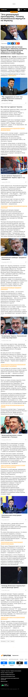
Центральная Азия (13, 659)
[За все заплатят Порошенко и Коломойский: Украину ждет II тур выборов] (14, 165)
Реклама (2, 672)
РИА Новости (12, 75)
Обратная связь (4, 681)
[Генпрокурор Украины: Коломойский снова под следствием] (14, 325)
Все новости (3, 641)
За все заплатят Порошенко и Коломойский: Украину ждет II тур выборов (13, 177)
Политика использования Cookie (8, 676)
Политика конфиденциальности (8, 674)
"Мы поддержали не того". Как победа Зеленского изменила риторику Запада (12, 98)
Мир (8, 641)
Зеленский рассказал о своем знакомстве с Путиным (11, 436)
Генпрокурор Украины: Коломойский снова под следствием (14, 337)
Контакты (8, 670)
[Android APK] (4, 685)
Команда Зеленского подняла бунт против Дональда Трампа (13, 586)
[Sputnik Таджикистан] (4, 10)
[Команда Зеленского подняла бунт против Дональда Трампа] (14, 575)
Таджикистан (4, 659)
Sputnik (3, 40)
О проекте (3, 670)
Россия (21, 659)
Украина (12, 641)
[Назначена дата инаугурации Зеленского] (14, 505)
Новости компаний (9, 672)
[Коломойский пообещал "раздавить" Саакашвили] (14, 247)
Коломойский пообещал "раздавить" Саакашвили (14, 258)
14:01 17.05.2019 (4, 23)
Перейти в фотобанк (15, 40)
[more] (25, 103)
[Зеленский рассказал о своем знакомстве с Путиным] (14, 425)
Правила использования (15, 670)
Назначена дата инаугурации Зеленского (11, 516)
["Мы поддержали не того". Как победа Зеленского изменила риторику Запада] (14, 86)
